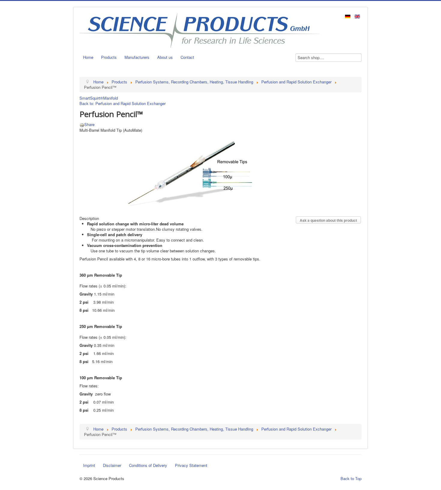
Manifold (110, 98)
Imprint (89, 465)
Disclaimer (112, 465)
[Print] (82, 124)
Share (89, 124)
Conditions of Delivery (148, 465)
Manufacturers (136, 57)
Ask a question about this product (328, 220)
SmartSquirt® (91, 98)
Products (109, 57)
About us (165, 57)
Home (88, 57)
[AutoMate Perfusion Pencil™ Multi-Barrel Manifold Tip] (190, 171)
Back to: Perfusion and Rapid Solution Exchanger (123, 103)
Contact (187, 57)
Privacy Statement (191, 465)
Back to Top (351, 478)
